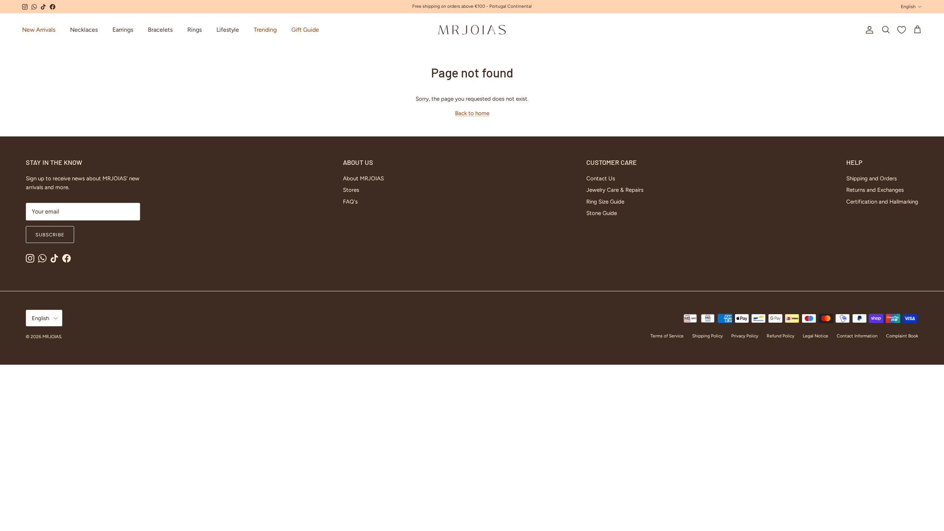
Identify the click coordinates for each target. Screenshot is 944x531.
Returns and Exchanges (875, 190)
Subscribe (50, 234)
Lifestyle (227, 29)
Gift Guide (305, 29)
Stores (351, 190)
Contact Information (857, 336)
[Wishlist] (902, 30)
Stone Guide (601, 213)
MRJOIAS (51, 336)
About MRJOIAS (363, 178)
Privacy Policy (744, 336)
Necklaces (84, 29)
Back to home (472, 113)
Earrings (122, 29)
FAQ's (350, 201)
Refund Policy (780, 336)
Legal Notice (815, 336)
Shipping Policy (707, 336)
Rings (194, 29)
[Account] (868, 29)
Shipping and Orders (871, 178)
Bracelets (160, 29)
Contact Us (600, 178)
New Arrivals (38, 29)
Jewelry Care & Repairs (614, 190)
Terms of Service (667, 336)
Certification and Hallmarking (882, 201)
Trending (265, 29)
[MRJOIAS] (472, 30)
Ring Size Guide (605, 201)
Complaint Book (902, 336)
